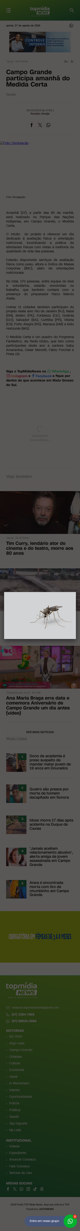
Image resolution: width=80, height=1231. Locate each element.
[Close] (76, 592)
